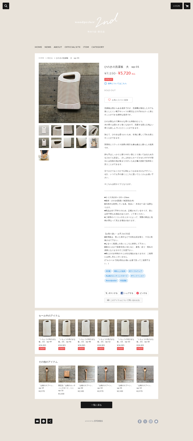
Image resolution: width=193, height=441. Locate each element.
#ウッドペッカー (137, 276)
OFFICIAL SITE (72, 47)
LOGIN (176, 6)
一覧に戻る (96, 405)
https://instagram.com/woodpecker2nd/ (151, 421)
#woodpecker (111, 280)
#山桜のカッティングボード (116, 276)
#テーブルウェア (135, 271)
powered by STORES (94, 421)
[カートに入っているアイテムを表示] (187, 6)
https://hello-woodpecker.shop (156, 421)
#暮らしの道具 (119, 271)
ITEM (86, 47)
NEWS (48, 47)
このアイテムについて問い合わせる (125, 300)
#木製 (108, 271)
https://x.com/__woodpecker (145, 421)
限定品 (50, 58)
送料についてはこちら (117, 83)
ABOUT (58, 47)
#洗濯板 (123, 280)
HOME (38, 47)
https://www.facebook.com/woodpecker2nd (140, 421)
